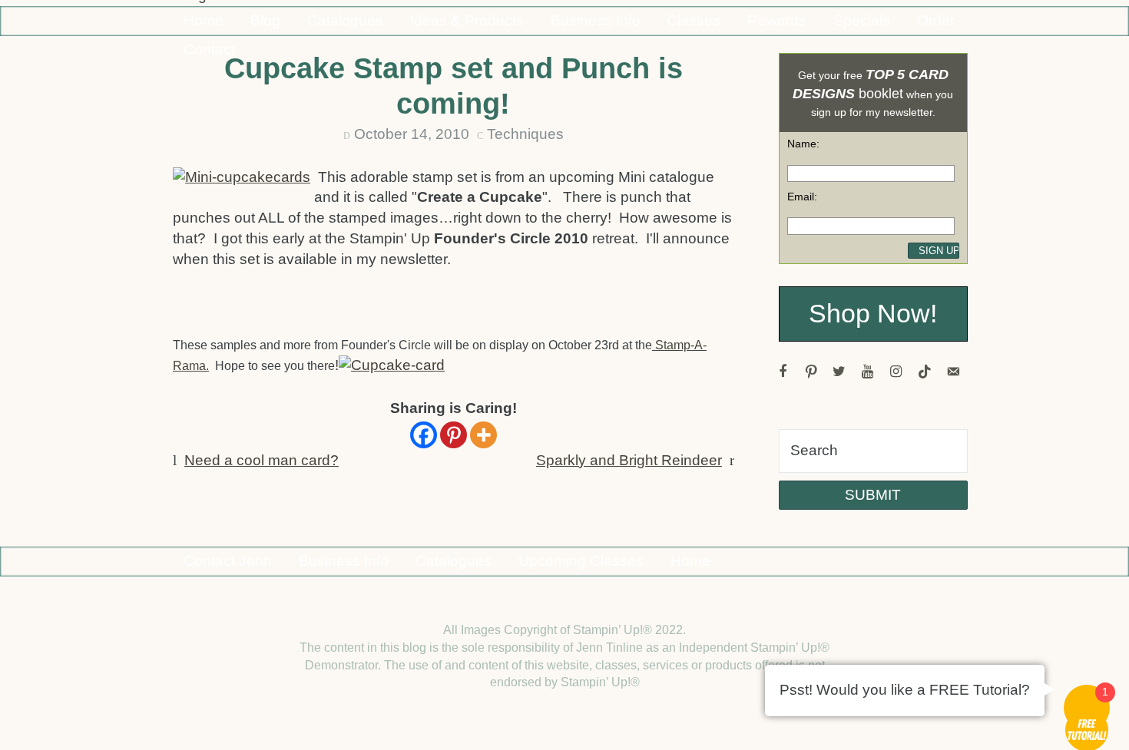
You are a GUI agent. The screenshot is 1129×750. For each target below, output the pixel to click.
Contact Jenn (228, 561)
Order (936, 20)
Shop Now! (873, 313)
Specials (861, 20)
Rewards (776, 20)
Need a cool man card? (261, 460)
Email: (802, 196)
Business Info (596, 20)
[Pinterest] (453, 434)
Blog (265, 20)
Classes (693, 20)
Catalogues (345, 20)
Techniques (525, 134)
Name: (803, 143)
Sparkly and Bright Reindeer (629, 460)
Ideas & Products (467, 20)
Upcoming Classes (581, 561)
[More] (483, 434)
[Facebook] (423, 434)
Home (203, 20)
